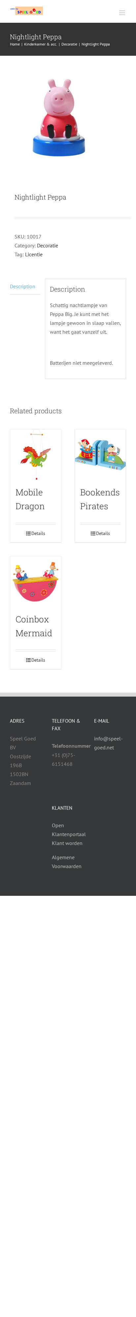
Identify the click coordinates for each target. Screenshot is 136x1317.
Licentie (34, 254)
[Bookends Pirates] (100, 454)
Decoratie (47, 245)
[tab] (25, 287)
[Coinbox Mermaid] (35, 581)
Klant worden (67, 843)
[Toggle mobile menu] (122, 12)
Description (22, 286)
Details (38, 533)
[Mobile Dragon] (35, 454)
